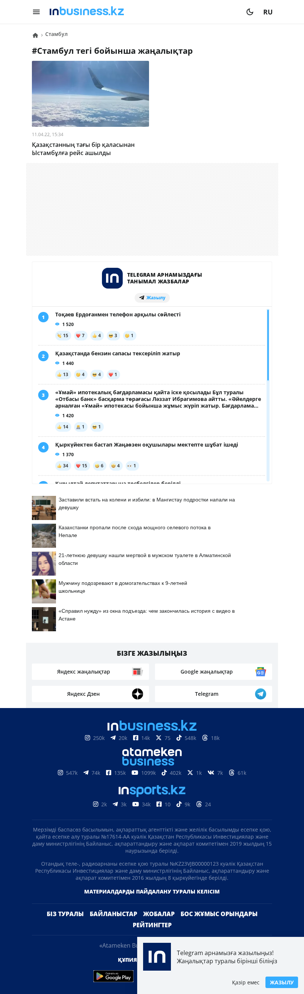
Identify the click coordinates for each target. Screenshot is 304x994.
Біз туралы (65, 914)
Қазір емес (246, 982)
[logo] (143, 12)
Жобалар (159, 914)
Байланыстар (113, 914)
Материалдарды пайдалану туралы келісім (152, 891)
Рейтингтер (152, 925)
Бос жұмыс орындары (219, 914)
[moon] (250, 12)
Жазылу (282, 982)
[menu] (36, 12)
